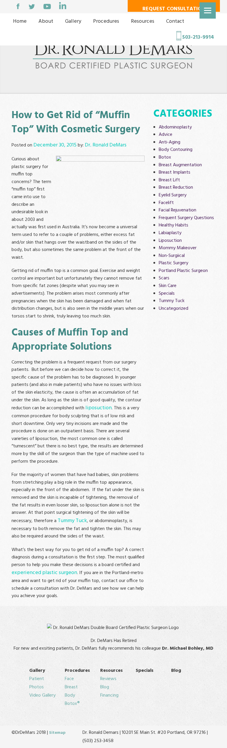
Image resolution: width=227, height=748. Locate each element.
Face (69, 679)
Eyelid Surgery (173, 195)
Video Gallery (42, 695)
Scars (164, 278)
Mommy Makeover (178, 248)
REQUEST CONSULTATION (173, 8)
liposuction (98, 408)
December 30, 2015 (55, 145)
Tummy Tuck (72, 520)
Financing (109, 695)
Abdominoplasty (175, 127)
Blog (104, 687)
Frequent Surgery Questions (186, 218)
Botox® (72, 704)
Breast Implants (174, 172)
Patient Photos (36, 683)
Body (70, 695)
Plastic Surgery (173, 263)
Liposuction (170, 241)
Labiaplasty (170, 233)
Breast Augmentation (180, 165)
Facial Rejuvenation (177, 210)
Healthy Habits (173, 225)
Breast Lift (169, 180)
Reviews (108, 679)
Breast (71, 687)
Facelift (166, 203)
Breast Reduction (176, 187)
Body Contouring (175, 150)
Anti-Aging (169, 142)
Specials (167, 293)
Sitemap (57, 732)
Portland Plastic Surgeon (183, 271)
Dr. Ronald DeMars (106, 145)
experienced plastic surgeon (44, 572)
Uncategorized (173, 308)
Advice (165, 134)
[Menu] (208, 10)
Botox (165, 157)
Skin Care (167, 286)
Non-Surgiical (172, 256)
